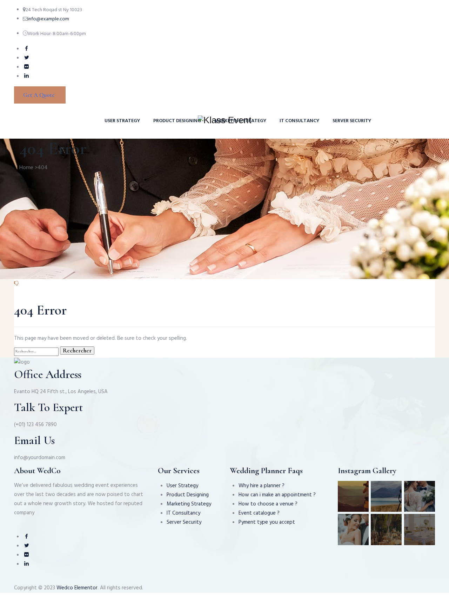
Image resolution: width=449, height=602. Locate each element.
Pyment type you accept (267, 522)
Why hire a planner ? (261, 486)
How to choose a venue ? (268, 504)
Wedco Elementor (77, 588)
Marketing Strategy (240, 121)
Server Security (352, 121)
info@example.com (48, 19)
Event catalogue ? (259, 513)
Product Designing (177, 121)
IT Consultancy (299, 121)
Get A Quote (39, 95)
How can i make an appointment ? (277, 495)
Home (26, 167)
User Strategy (122, 121)
